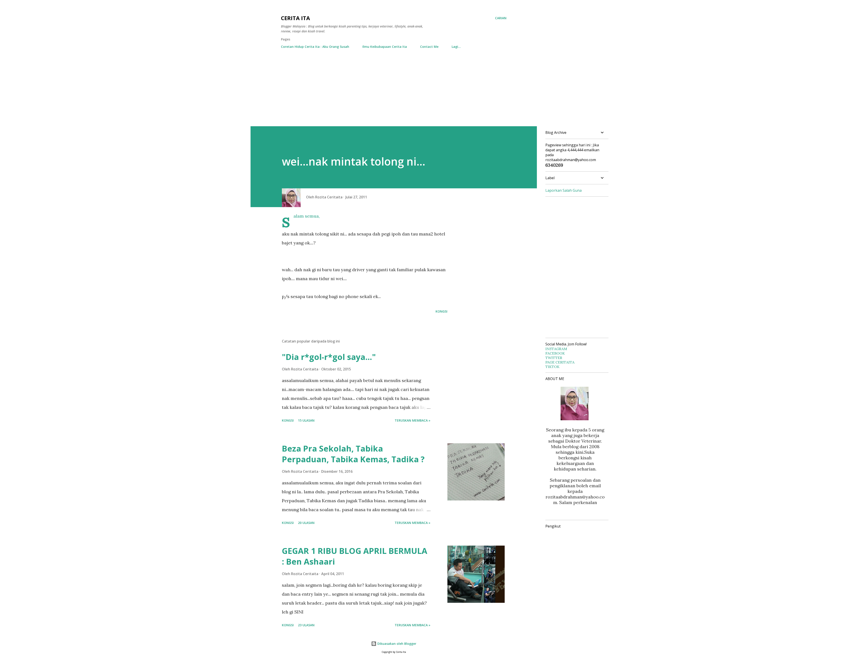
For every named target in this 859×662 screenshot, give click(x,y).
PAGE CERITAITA (559, 362)
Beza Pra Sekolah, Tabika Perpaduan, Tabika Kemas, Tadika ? (353, 454)
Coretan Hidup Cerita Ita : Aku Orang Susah (315, 46)
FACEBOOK (555, 353)
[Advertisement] (429, 92)
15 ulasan (306, 420)
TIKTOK (552, 366)
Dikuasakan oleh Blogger (396, 643)
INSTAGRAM (556, 349)
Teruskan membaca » (412, 420)
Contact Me (429, 46)
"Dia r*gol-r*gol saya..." (329, 356)
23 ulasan (306, 625)
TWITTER (553, 357)
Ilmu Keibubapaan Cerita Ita (384, 46)
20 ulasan (306, 523)
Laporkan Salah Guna (563, 190)
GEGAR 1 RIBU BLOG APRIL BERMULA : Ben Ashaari (354, 556)
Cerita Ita (295, 18)
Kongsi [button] (441, 311)
